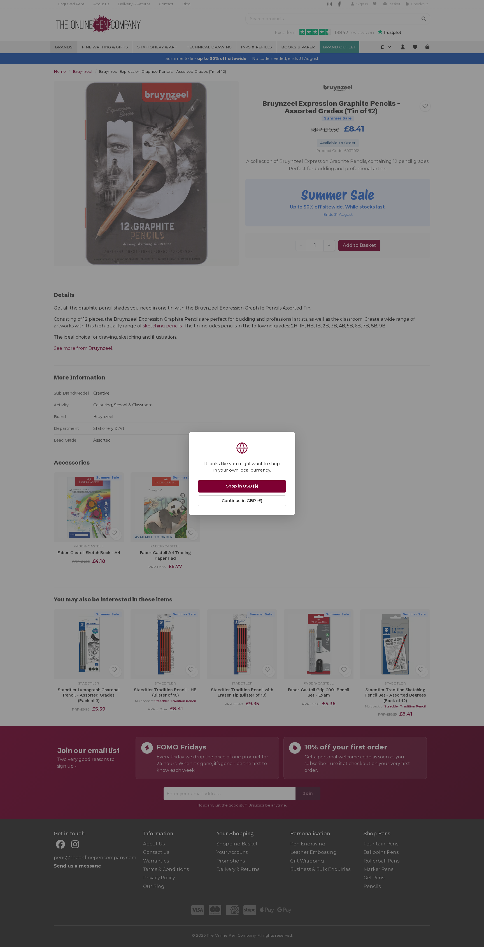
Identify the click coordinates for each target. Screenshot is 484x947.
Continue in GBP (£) (242, 500)
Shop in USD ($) (242, 486)
